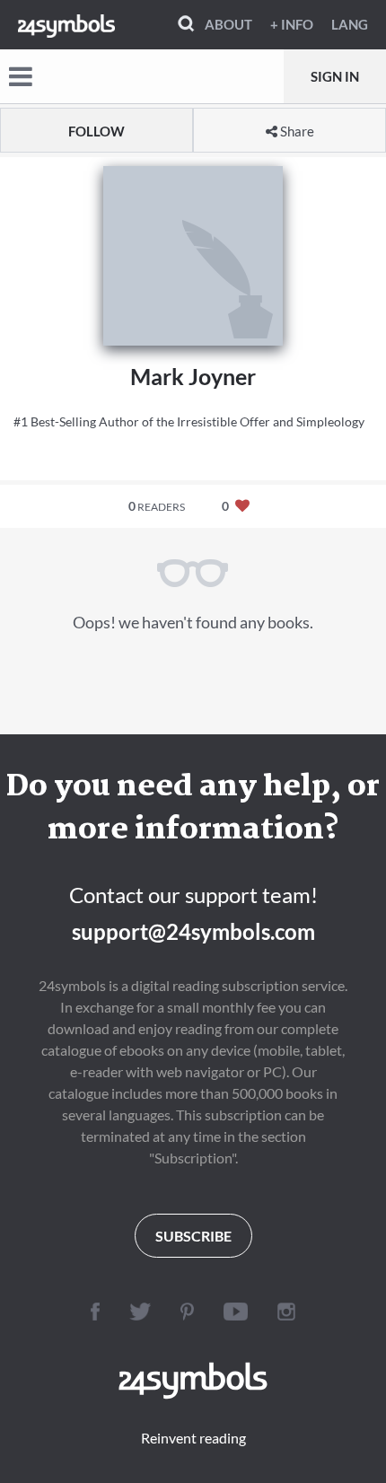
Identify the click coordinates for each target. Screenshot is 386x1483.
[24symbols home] (66, 24)
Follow (96, 131)
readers (156, 505)
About (228, 24)
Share (295, 131)
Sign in (335, 76)
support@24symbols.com (193, 931)
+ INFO (291, 24)
